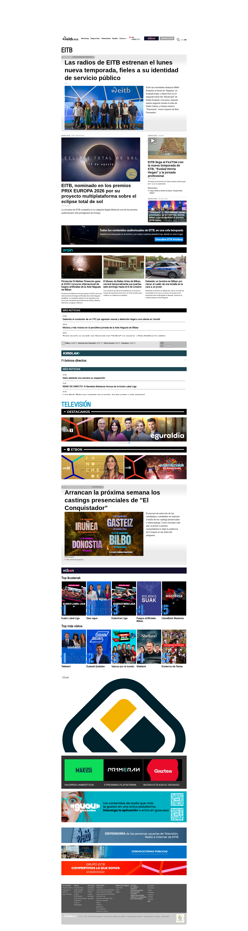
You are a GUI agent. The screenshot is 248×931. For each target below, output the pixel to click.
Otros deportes (101, 909)
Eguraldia (91, 898)
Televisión (106, 38)
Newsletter (151, 885)
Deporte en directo (102, 911)
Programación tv (67, 887)
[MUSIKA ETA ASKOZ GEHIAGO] (162, 769)
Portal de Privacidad (95, 916)
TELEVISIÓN (76, 404)
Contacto (157, 916)
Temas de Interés (137, 895)
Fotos (117, 890)
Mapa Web (165, 916)
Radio (115, 38)
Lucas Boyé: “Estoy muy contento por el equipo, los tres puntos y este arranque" (104, 395)
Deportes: (100, 885)
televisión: (66, 885)
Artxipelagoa (78, 904)
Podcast (76, 902)
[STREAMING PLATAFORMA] (123, 769)
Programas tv (66, 890)
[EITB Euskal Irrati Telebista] (70, 38)
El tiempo (134, 887)
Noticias (85, 38)
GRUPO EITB (167, 38)
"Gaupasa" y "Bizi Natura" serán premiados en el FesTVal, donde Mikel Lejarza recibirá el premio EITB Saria (167, 216)
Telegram (150, 894)
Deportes (95, 38)
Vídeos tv (65, 892)
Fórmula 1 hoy (100, 896)
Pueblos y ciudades (138, 897)
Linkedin (150, 897)
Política (90, 892)
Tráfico (133, 889)
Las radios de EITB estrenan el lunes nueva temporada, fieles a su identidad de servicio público (121, 70)
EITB (66, 50)
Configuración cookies (134, 916)
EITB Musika (78, 896)
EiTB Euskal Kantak (80, 898)
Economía (91, 890)
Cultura (90, 894)
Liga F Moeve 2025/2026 (104, 892)
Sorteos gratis (136, 890)
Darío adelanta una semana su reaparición (84, 378)
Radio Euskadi (78, 890)
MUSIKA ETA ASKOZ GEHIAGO (161, 784)
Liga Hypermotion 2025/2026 (105, 894)
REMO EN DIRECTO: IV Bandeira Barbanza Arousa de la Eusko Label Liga (99, 386)
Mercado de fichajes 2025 (104, 898)
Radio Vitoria (78, 892)
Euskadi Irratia (78, 887)
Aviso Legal (107, 916)
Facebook (151, 888)
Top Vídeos (119, 887)
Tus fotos (168, 343)
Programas (77, 900)
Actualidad (91, 887)
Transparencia (148, 916)
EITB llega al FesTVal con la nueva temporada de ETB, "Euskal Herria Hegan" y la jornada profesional (165, 169)
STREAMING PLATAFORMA (120, 784)
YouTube (150, 899)
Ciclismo (99, 904)
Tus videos (168, 346)
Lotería (133, 894)
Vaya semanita (67, 894)
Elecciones (135, 892)
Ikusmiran (91, 896)
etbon (76, 449)
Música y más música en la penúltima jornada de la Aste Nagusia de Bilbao (100, 327)
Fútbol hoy (99, 887)
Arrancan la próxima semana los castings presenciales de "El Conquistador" (112, 500)
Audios (118, 892)
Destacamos (78, 412)
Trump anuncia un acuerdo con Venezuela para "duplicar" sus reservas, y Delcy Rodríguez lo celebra (114, 336)
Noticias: (91, 885)
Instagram (151, 892)
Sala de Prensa (136, 899)
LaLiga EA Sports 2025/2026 (105, 890)
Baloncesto (99, 907)
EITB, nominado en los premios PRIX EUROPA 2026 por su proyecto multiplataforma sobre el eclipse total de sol (98, 193)
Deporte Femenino (102, 900)
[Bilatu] (178, 39)
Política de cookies (119, 916)
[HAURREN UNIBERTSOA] (84, 769)
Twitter (150, 890)
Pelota (98, 902)
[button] (118, 442)
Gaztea (76, 894)
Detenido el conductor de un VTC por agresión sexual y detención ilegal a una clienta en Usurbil (111, 319)
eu (182, 40)
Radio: (76, 885)
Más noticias (71, 310)
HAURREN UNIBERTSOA (79, 784)
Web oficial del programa (74, 559)
